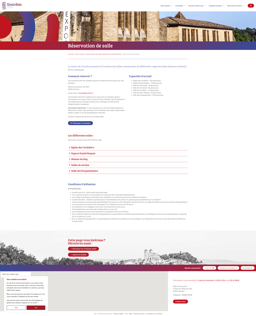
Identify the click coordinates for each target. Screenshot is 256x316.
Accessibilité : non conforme (154, 313)
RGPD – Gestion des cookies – (137, 313)
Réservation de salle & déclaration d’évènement (103, 54)
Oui (36, 307)
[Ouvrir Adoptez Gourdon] (223, 5)
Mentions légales (119, 313)
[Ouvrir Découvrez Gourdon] (243, 5)
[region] (26, 294)
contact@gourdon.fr (85, 93)
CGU (126, 313)
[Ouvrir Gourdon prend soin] (205, 5)
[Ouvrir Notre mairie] (171, 5)
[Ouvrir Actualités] (184, 5)
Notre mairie (80, 54)
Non (16, 307)
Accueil (71, 54)
